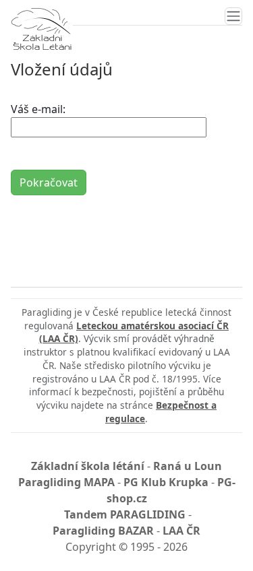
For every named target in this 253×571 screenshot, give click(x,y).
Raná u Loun (187, 466)
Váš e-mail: (38, 109)
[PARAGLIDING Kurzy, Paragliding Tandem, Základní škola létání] (41, 29)
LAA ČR (181, 530)
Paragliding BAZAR (103, 530)
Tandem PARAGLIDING (125, 514)
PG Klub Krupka (165, 482)
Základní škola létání (87, 466)
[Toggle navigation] (233, 16)
